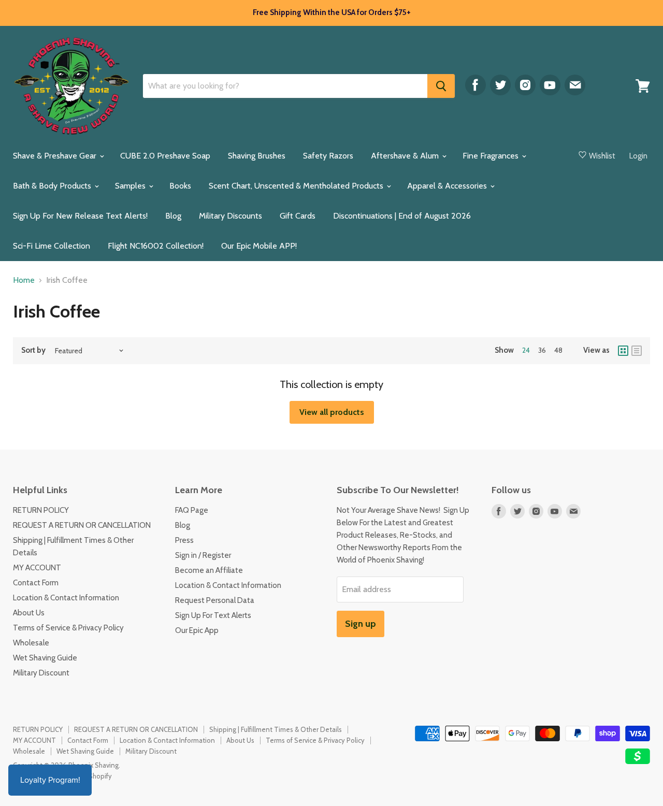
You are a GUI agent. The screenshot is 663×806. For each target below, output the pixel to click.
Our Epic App (197, 630)
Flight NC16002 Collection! (156, 246)
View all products (331, 412)
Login (638, 156)
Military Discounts (230, 216)
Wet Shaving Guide (45, 658)
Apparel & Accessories (448, 186)
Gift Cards (297, 216)
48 (558, 350)
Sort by (33, 350)
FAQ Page (191, 510)
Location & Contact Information (66, 597)
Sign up (360, 623)
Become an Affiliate (209, 570)
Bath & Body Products (53, 186)
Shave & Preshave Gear (55, 156)
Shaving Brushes (256, 156)
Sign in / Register (203, 555)
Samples (131, 186)
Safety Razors (328, 156)
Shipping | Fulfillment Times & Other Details (275, 729)
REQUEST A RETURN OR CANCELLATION (82, 525)
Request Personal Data (214, 600)
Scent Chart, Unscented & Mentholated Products (297, 186)
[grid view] (623, 351)
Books (180, 186)
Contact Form (36, 582)
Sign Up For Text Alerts (213, 615)
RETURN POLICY (41, 510)
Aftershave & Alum (406, 156)
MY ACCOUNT (37, 567)
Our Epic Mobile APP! (259, 246)
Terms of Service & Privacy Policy (68, 627)
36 (542, 350)
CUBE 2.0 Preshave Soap (165, 156)
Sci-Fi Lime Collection (51, 246)
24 (526, 350)
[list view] (636, 351)
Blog (173, 216)
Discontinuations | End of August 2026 (402, 216)
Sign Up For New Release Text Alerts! (80, 216)
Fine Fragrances (492, 156)
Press (184, 540)
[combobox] (285, 86)
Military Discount (41, 673)
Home (24, 280)
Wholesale (31, 642)
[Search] (441, 86)
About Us (29, 612)
